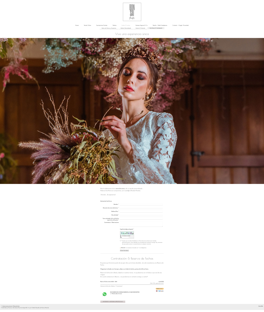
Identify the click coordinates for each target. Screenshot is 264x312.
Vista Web (260, 306)
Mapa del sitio (16, 306)
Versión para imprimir (7, 306)
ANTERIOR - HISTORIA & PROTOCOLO (113, 301)
